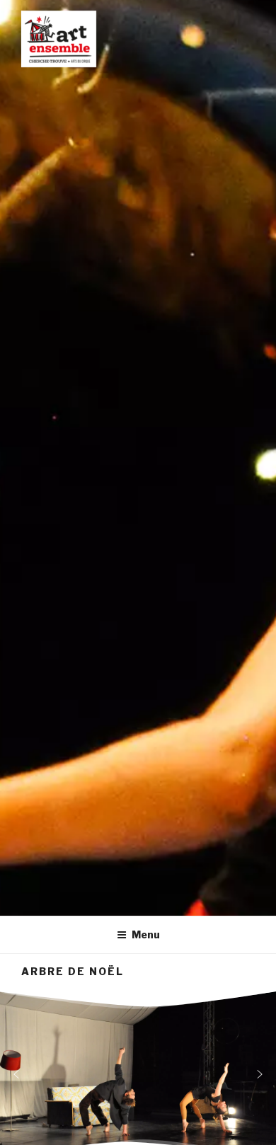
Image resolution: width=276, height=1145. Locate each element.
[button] (16, 1074)
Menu (146, 934)
